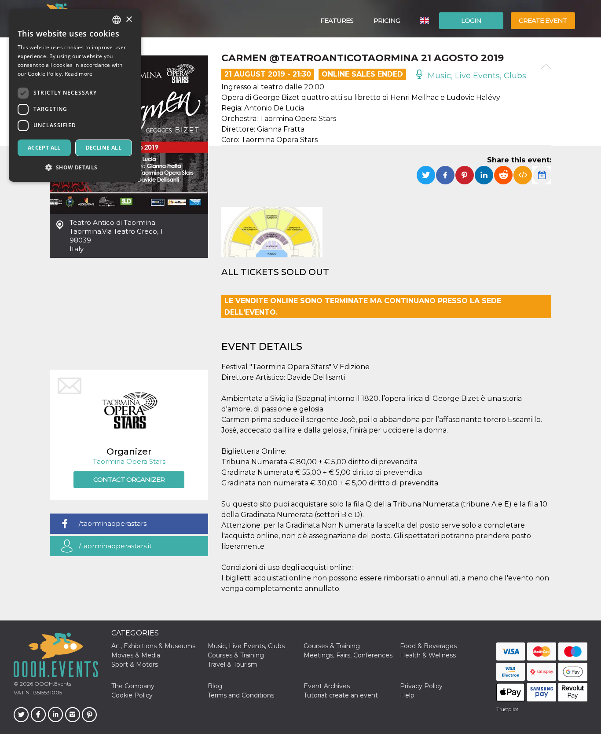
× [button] (128, 19)
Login (471, 20)
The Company (132, 686)
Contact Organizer (129, 479)
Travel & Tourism (232, 664)
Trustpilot (507, 709)
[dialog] (75, 95)
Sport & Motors (134, 664)
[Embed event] (522, 175)
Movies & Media (135, 655)
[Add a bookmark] (546, 61)
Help (407, 695)
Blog (215, 686)
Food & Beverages (428, 646)
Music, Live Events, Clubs (475, 76)
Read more (79, 73)
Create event (543, 20)
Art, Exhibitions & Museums (153, 646)
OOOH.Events (52, 683)
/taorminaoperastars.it (115, 546)
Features (336, 20)
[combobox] (116, 19)
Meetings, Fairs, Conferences (348, 655)
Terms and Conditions (241, 695)
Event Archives (327, 686)
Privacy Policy (421, 686)
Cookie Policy (132, 695)
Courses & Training (332, 646)
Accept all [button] (44, 147)
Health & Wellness (428, 655)
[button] (75, 167)
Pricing (387, 20)
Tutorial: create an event (341, 695)
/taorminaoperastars (113, 523)
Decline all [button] (103, 147)
